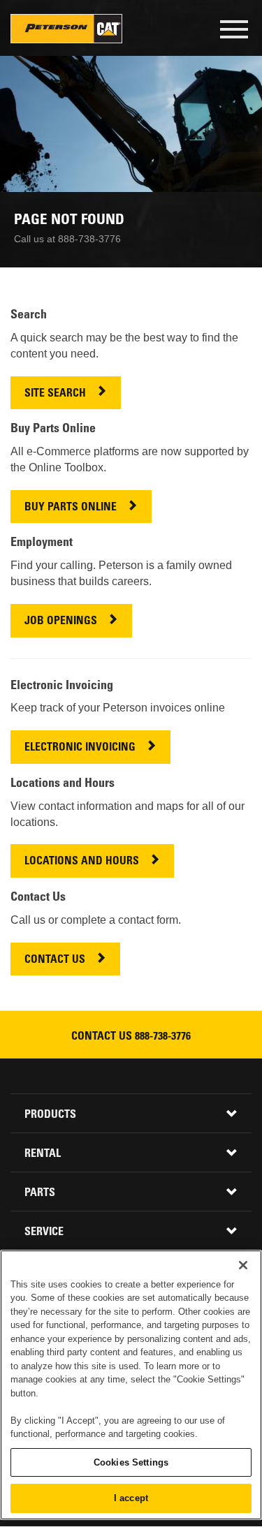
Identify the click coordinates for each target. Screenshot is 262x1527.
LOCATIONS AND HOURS (81, 862)
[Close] (243, 1265)
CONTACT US (54, 960)
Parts (39, 1193)
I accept (131, 1498)
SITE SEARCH (55, 394)
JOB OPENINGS (60, 622)
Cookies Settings (131, 1462)
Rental (42, 1154)
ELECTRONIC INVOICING (80, 748)
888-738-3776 (163, 1036)
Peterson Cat (66, 28)
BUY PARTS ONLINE (70, 508)
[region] (131, 1385)
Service (44, 1232)
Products (50, 1115)
